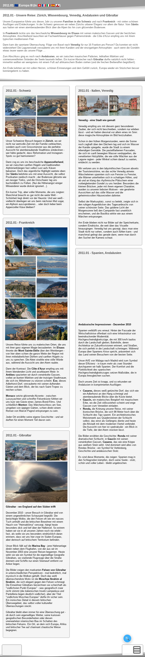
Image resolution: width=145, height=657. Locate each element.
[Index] (128, 650)
